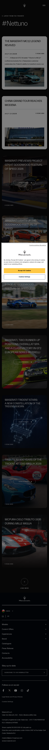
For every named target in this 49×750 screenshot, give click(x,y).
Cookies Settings (24, 277)
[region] (24, 262)
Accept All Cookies (24, 270)
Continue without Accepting (37, 245)
